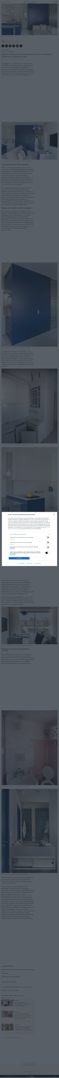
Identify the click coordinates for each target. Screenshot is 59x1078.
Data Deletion (21, 563)
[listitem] (29, 534)
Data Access (29, 563)
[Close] (54, 514)
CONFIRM (19, 558)
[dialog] (29, 539)
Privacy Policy (38, 563)
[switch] (47, 537)
